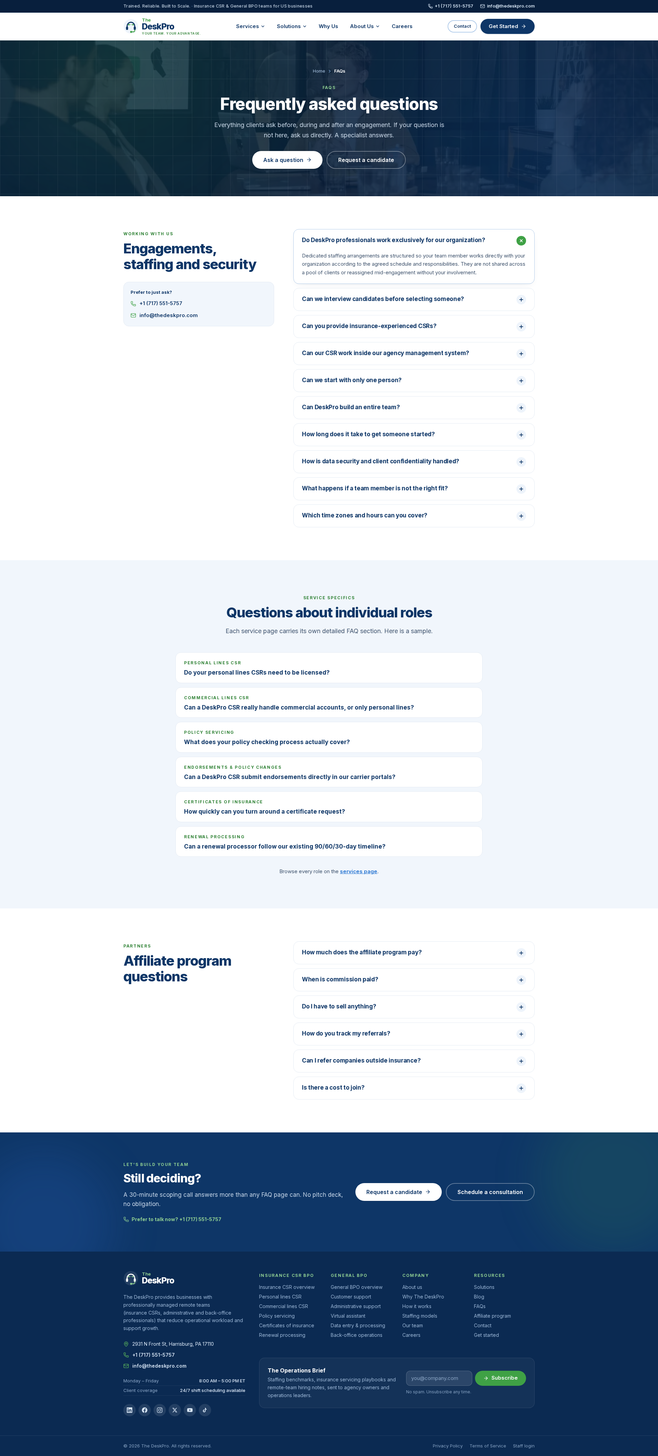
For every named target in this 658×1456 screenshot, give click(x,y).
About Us (362, 26)
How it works (416, 1306)
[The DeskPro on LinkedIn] (129, 1410)
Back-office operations (356, 1335)
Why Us (328, 26)
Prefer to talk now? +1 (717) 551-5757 (176, 1219)
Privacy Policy (448, 1445)
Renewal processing (282, 1335)
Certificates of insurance (286, 1325)
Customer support (351, 1297)
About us (412, 1287)
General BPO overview (356, 1287)
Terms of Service (488, 1445)
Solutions (289, 26)
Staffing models (419, 1316)
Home (319, 71)
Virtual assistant (348, 1316)
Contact (462, 26)
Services (247, 26)
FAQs (480, 1306)
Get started (486, 1335)
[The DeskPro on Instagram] (160, 1410)
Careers (402, 26)
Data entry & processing (358, 1325)
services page (358, 871)
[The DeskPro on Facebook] (144, 1410)
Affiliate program (492, 1316)
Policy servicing (277, 1316)
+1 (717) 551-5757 (454, 6)
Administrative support (356, 1306)
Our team (412, 1325)
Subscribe (504, 1378)
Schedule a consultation (490, 1192)
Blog (479, 1297)
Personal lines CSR (280, 1297)
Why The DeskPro (423, 1297)
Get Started (503, 26)
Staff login (524, 1445)
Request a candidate (366, 159)
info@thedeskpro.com (511, 6)
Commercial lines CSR (283, 1306)
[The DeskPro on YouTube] (190, 1410)
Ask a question (283, 159)
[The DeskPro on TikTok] (205, 1410)
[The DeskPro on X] (175, 1410)
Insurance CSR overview (287, 1287)
